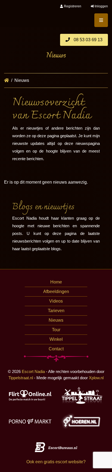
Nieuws (56, 320)
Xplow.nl (96, 377)
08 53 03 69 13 (87, 39)
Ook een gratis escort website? (56, 461)
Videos (56, 301)
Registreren (72, 6)
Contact (56, 348)
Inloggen (101, 6)
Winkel (56, 339)
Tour (56, 329)
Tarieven (56, 310)
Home (56, 282)
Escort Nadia (33, 371)
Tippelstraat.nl (20, 377)
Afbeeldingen (56, 291)
